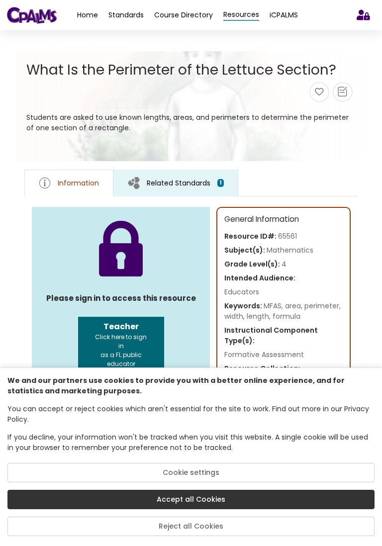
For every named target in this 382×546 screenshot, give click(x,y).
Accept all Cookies (191, 499)
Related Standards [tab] (184, 183)
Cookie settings (191, 472)
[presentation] (175, 183)
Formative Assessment (264, 355)
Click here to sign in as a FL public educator (121, 344)
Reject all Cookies (191, 526)
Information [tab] (78, 183)
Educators (241, 292)
